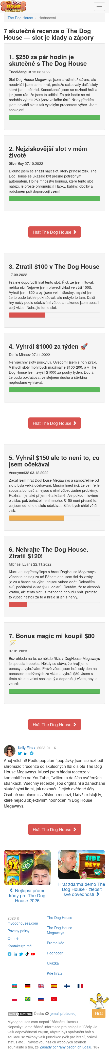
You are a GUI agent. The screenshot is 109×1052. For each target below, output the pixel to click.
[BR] (27, 999)
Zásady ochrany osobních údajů (65, 1046)
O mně (13, 938)
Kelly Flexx (26, 747)
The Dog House (59, 917)
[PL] (14, 999)
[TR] (54, 999)
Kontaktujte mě (20, 945)
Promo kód (55, 942)
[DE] (27, 986)
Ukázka (53, 963)
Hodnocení (55, 952)
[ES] (54, 986)
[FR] (80, 986)
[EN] (40, 986)
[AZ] (14, 986)
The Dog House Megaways (59, 930)
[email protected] (63, 1013)
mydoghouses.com (23, 923)
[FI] (67, 986)
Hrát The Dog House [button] (52, 232)
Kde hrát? (55, 973)
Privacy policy (18, 930)
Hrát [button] (99, 1013)
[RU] (40, 999)
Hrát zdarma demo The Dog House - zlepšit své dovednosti (81, 889)
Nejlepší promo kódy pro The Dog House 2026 (27, 895)
